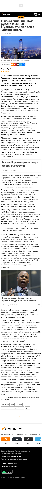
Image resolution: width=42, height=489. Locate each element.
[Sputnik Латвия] (6, 15)
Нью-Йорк (19, 404)
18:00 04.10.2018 (6, 34)
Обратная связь (12, 463)
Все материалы (5, 71)
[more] (39, 170)
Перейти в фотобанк (26, 60)
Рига (13, 434)
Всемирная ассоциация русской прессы (12, 408)
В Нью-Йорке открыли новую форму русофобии (20, 164)
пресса (27, 408)
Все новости (5, 434)
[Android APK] (7, 472)
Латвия (20, 434)
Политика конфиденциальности (11, 454)
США (12, 404)
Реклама (3, 463)
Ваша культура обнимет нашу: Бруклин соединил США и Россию (19, 299)
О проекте (4, 451)
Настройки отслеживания (9, 466)
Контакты (11, 451)
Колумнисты (5, 404)
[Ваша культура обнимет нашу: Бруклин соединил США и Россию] (21, 283)
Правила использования (22, 451)
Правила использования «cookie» (11, 456)
